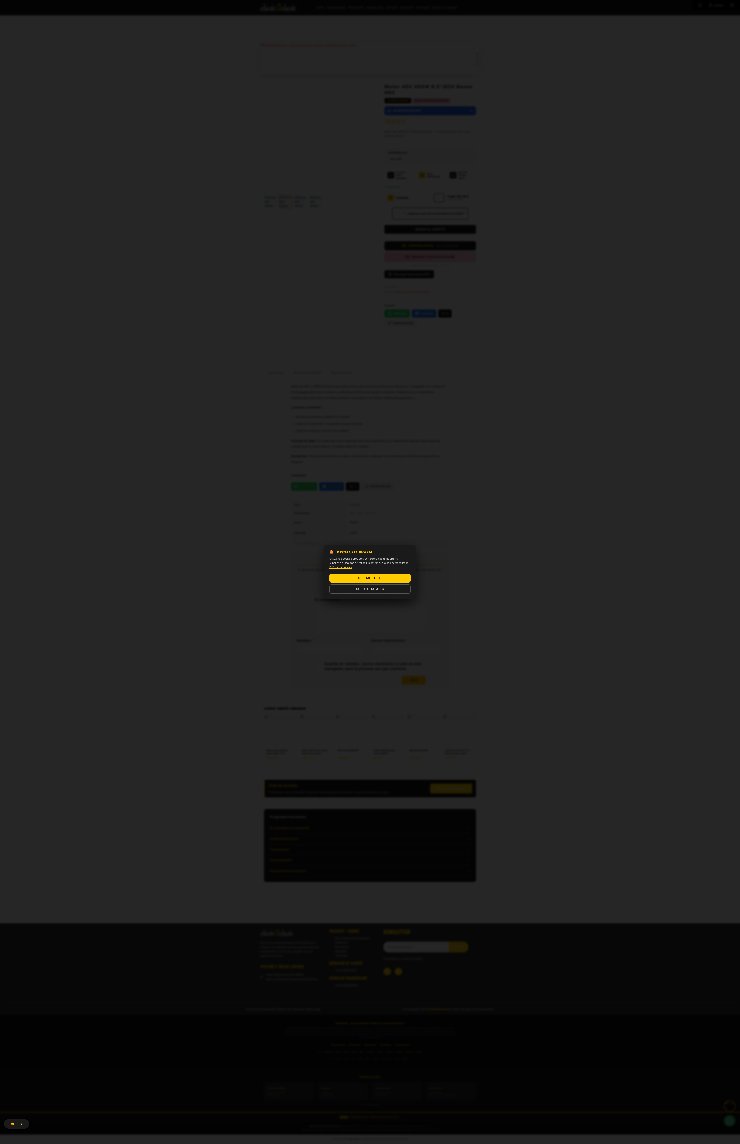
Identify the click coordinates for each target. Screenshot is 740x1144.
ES (17, 1124)
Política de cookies (340, 567)
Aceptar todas (370, 578)
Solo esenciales (370, 589)
